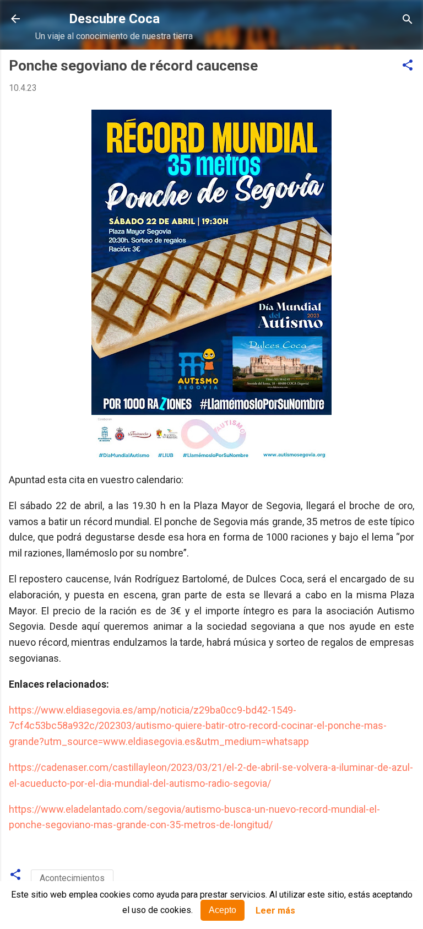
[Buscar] (407, 20)
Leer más (275, 910)
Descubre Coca (114, 18)
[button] (407, 65)
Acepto (222, 910)
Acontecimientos (72, 878)
